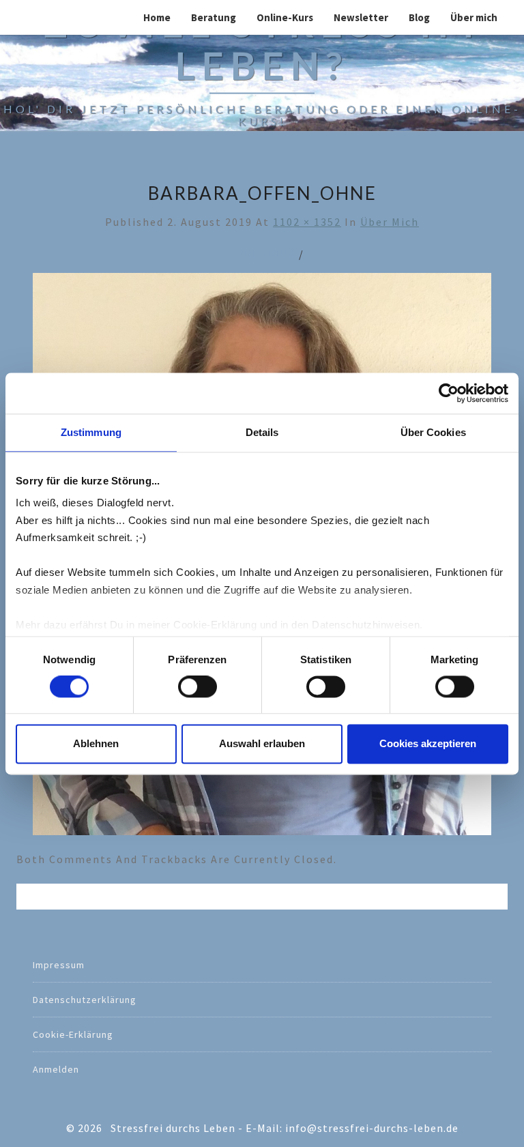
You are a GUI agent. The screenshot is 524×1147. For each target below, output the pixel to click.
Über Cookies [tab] (433, 432)
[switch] (197, 687)
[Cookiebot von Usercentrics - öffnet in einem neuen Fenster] (448, 393)
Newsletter (361, 17)
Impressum (59, 965)
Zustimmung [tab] (91, 432)
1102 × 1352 (307, 222)
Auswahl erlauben (262, 743)
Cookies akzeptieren (427, 743)
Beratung (213, 17)
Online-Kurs (285, 17)
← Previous (257, 254)
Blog (419, 17)
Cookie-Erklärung (73, 1034)
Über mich (473, 17)
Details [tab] (262, 432)
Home (157, 17)
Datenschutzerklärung (84, 999)
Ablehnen (96, 743)
